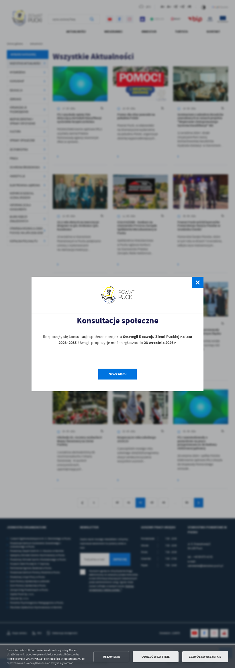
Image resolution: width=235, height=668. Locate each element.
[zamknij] (197, 282)
